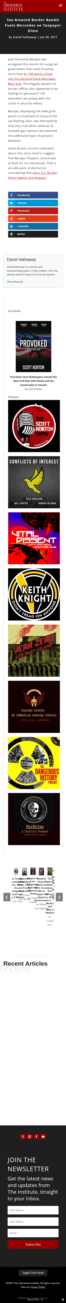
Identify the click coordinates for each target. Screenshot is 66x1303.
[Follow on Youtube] (43, 1136)
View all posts (15, 281)
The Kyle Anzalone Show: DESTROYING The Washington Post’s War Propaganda (33, 1035)
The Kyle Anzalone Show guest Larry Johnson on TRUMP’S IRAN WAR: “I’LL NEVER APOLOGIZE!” (33, 993)
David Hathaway (25, 37)
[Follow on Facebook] (36, 1136)
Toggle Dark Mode (33, 1272)
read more (33, 1011)
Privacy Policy (38, 1287)
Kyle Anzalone (27, 1005)
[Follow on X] (23, 1136)
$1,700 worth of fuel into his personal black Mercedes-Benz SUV (32, 79)
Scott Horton (35, 389)
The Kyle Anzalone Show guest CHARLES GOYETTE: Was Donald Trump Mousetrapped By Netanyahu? (33, 1081)
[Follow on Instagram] (29, 1136)
